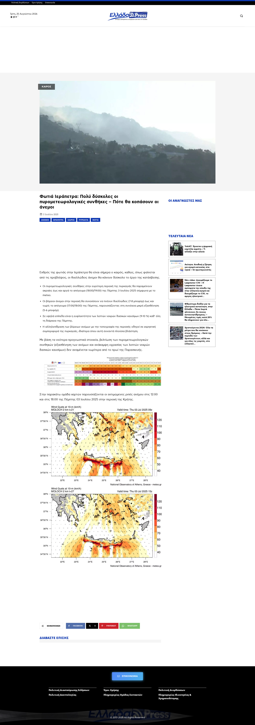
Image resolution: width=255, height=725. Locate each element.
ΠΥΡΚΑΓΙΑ (83, 220)
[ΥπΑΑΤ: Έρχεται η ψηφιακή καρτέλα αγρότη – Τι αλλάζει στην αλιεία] (176, 249)
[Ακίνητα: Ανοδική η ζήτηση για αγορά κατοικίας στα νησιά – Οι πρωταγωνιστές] (176, 267)
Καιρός (71, 220)
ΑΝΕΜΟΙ (45, 220)
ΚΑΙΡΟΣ (46, 86)
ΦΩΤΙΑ (95, 220)
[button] (241, 15)
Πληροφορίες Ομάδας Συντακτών (123, 694)
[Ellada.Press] (127, 16)
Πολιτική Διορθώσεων (171, 690)
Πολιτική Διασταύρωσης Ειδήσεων (69, 690)
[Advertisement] (127, 51)
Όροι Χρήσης (111, 690)
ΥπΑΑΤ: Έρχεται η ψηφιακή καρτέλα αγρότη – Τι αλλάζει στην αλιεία (198, 249)
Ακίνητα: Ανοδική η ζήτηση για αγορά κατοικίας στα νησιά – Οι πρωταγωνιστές (198, 267)
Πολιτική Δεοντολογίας (62, 694)
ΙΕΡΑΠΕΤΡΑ (58, 220)
